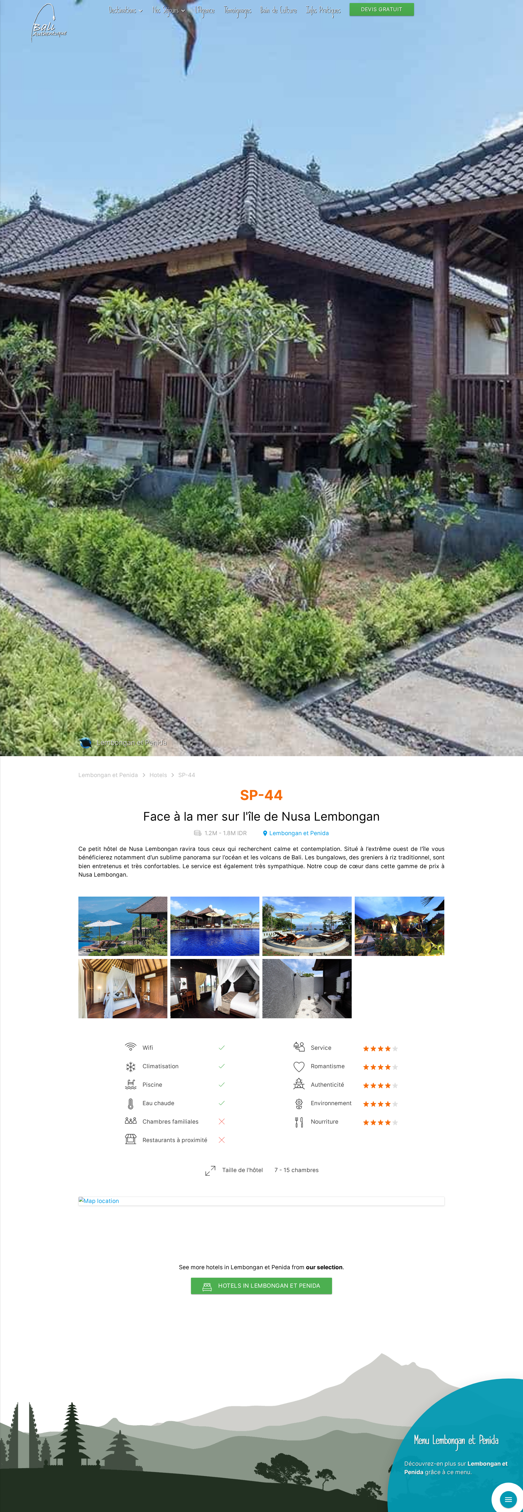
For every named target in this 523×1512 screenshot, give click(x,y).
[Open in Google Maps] (261, 1201)
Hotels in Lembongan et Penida (269, 1285)
